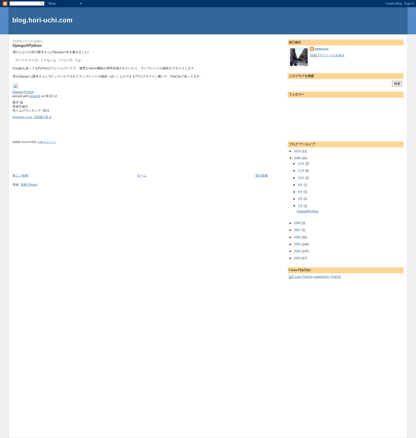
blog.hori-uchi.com (42, 20)
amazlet (34, 96)
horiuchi (322, 49)
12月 (301, 163)
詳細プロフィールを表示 (327, 55)
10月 (301, 178)
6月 (301, 192)
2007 (298, 230)
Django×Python (23, 92)
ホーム (141, 175)
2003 (298, 258)
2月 (301, 206)
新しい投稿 (20, 175)
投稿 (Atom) (29, 184)
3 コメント (50, 141)
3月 (301, 199)
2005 (298, 244)
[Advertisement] (41, 162)
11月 (301, 170)
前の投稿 (261, 175)
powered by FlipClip (327, 277)
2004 (298, 251)
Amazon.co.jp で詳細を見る (32, 117)
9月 (301, 185)
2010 (298, 151)
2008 (298, 223)
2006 (298, 237)
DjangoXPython (27, 45)
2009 (298, 158)
